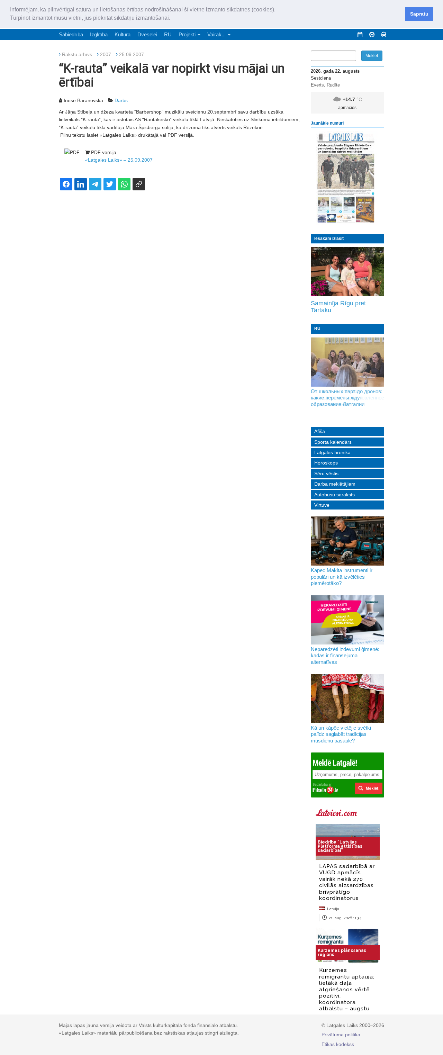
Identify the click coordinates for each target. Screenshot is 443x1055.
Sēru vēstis (326, 473)
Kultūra (122, 34)
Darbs (121, 100)
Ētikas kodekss (338, 1044)
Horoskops (326, 463)
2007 (105, 54)
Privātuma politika (341, 1034)
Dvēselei (147, 34)
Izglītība (99, 34)
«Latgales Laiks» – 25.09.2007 (119, 160)
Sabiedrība (71, 34)
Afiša (319, 431)
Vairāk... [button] (217, 34)
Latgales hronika (332, 452)
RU (168, 34)
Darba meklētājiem (334, 484)
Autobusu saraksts (334, 494)
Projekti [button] (188, 34)
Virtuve (321, 505)
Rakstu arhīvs (77, 54)
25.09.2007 (131, 54)
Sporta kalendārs (333, 442)
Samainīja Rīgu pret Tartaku (338, 307)
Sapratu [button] (419, 14)
